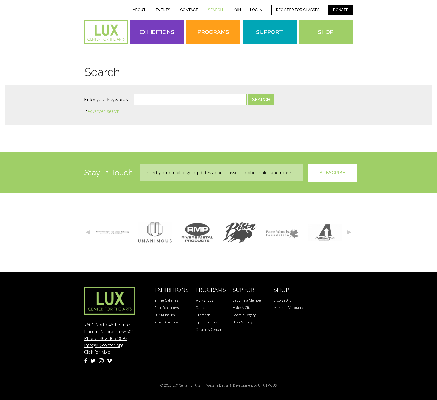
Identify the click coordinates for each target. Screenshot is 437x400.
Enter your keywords (106, 99)
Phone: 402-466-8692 (105, 338)
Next (349, 232)
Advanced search (103, 111)
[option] (112, 232)
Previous (87, 232)
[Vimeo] (109, 360)
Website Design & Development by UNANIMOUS (241, 385)
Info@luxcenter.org (103, 345)
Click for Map (97, 352)
